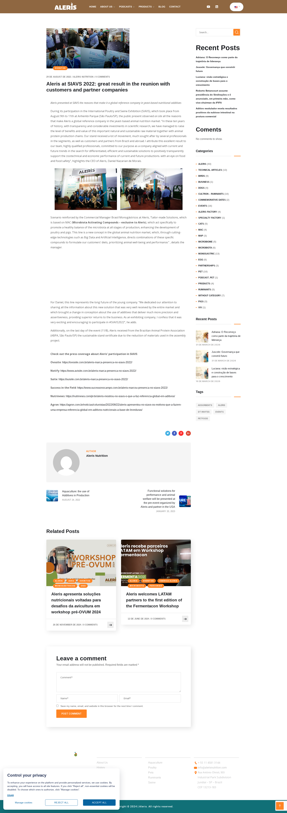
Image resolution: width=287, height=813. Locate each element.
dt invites (203, 412)
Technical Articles (210, 170)
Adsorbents (205, 405)
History (101, 767)
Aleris (59, 581)
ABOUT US (106, 6)
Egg (200, 259)
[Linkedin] (217, 7)
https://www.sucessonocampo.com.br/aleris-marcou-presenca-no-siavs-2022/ (122, 387)
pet (200, 271)
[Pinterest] (181, 433)
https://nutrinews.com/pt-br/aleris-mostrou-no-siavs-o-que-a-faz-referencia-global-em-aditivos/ (120, 396)
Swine (152, 782)
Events (202, 206)
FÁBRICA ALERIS (168, 581)
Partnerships (206, 265)
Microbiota (137, 586)
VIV (200, 307)
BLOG (161, 6)
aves (71, 581)
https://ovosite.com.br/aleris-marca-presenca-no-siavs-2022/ (97, 362)
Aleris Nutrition (83, 77)
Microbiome (205, 241)
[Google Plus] (188, 433)
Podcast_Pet (206, 277)
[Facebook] (174, 433)
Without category (209, 295)
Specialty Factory (209, 218)
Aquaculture (155, 762)
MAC (200, 230)
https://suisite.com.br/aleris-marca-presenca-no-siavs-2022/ (93, 379)
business (203, 182)
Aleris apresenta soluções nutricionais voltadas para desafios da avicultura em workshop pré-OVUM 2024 (76, 603)
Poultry (152, 767)
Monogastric (206, 253)
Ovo (83, 586)
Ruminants (204, 289)
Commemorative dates (212, 200)
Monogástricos (65, 586)
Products (204, 283)
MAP (200, 236)
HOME (92, 6)
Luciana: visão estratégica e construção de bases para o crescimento (212, 81)
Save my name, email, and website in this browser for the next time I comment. (101, 706)
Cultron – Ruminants (211, 194)
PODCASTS (125, 6)
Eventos (60, 68)
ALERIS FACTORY (207, 212)
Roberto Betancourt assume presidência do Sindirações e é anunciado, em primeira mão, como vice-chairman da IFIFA (216, 96)
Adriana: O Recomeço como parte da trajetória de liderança (217, 59)
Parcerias (156, 586)
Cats (201, 224)
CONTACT (175, 6)
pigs (201, 301)
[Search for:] (218, 32)
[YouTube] (208, 7)
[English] (236, 7)
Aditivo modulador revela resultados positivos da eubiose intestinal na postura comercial (216, 112)
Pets (150, 772)
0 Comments (103, 77)
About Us (102, 762)
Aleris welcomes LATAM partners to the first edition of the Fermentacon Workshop (154, 600)
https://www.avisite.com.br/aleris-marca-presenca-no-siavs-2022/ (98, 370)
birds (201, 176)
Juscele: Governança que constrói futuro (215, 69)
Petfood (203, 418)
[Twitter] (167, 433)
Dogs (201, 188)
